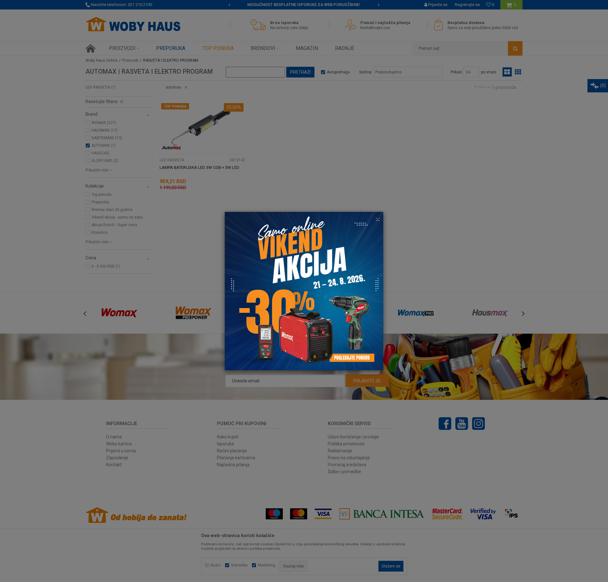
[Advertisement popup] (304, 291)
